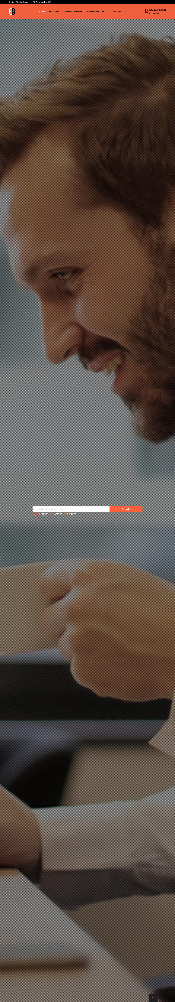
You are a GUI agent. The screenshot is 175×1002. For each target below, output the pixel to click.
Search (126, 509)
